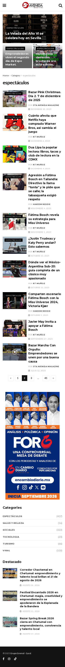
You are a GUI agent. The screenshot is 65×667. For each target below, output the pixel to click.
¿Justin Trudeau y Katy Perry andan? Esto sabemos (42, 242)
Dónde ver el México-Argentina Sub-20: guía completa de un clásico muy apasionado (44, 270)
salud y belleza (13, 523)
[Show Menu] (4, 5)
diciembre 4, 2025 (40, 168)
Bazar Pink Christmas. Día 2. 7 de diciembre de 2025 (44, 96)
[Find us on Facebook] (3, 659)
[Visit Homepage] (32, 5)
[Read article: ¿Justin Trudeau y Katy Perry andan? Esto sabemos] (15, 245)
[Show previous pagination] (11, 378)
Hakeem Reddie (42, 204)
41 (45, 378)
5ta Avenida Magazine (46, 105)
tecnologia (11, 536)
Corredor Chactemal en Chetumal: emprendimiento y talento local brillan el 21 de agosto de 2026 (40, 575)
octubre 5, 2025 (39, 315)
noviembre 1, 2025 (40, 232)
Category (15, 75)
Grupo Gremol (17, 653)
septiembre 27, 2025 (41, 339)
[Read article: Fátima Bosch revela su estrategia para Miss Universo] (15, 221)
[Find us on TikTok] (15, 659)
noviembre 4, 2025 (40, 208)
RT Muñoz (39, 137)
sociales (9, 529)
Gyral (28, 653)
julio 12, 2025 (38, 370)
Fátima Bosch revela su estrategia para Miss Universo (43, 219)
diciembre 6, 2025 (40, 141)
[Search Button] (60, 5)
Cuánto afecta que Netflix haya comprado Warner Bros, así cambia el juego (42, 124)
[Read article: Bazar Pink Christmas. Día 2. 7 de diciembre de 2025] (15, 98)
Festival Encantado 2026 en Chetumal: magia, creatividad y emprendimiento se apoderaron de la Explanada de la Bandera (41, 599)
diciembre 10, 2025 (40, 109)
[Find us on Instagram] (9, 659)
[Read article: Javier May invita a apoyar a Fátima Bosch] (15, 328)
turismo (8, 543)
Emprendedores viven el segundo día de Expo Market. (17, 59)
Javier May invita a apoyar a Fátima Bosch (42, 325)
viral (6, 550)
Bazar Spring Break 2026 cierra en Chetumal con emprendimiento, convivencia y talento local (40, 624)
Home (6, 75)
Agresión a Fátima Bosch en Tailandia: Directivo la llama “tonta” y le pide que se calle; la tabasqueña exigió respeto (44, 187)
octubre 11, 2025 (39, 287)
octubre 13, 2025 (39, 256)
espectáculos (15, 28)
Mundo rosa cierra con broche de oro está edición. (46, 59)
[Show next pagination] (53, 378)
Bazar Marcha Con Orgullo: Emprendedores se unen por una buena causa (43, 353)
